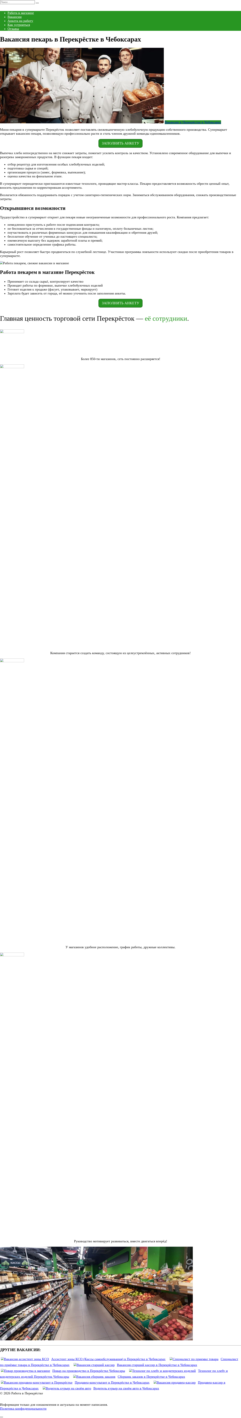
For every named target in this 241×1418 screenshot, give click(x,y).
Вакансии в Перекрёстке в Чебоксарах (193, 122)
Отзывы (13, 29)
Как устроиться (19, 25)
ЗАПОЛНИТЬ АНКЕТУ (120, 143)
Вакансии (15, 17)
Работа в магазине (21, 13)
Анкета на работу (20, 21)
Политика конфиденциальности (23, 1408)
